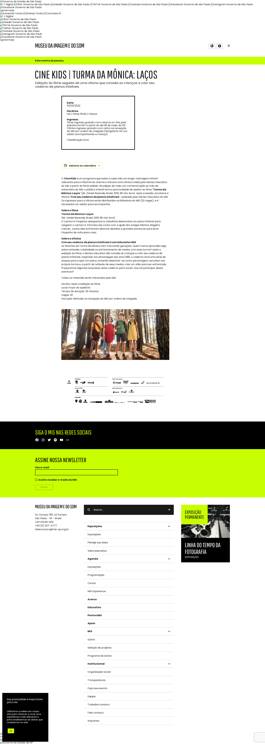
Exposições (94, 534)
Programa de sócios (100, 655)
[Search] (169, 509)
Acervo (92, 599)
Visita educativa (97, 550)
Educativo (94, 607)
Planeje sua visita (98, 542)
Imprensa (93, 720)
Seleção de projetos (99, 647)
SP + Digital (6, 4)
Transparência (96, 680)
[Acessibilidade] (219, 46)
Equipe (92, 696)
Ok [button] (11, 730)
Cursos (92, 583)
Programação (96, 575)
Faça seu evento (97, 688)
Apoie (91, 623)
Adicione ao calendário (82, 165)
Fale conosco (96, 712)
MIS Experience (97, 591)
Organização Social (99, 671)
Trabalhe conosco (99, 704)
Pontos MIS (95, 615)
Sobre (91, 639)
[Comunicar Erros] (60, 13)
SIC (2, 739)
